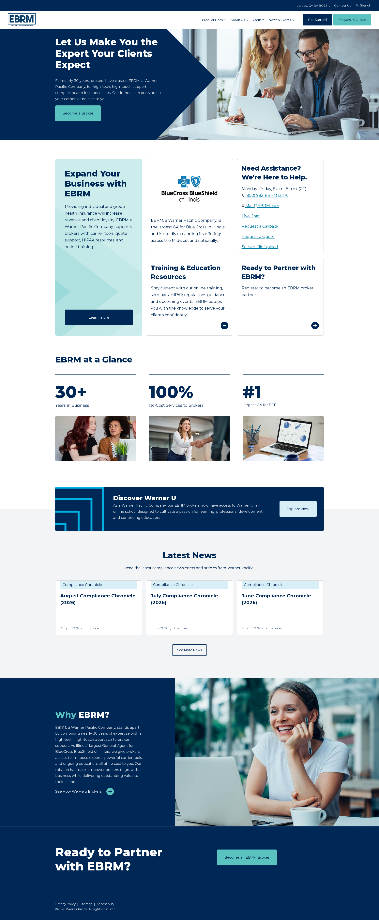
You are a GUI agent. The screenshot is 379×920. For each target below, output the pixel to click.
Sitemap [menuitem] (86, 904)
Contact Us (342, 6)
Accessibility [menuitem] (105, 904)
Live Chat (251, 216)
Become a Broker (78, 113)
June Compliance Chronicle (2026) (276, 599)
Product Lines (212, 20)
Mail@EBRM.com (262, 205)
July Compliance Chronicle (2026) (184, 599)
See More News (189, 650)
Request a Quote (258, 236)
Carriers (258, 20)
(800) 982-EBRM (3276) (267, 195)
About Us (238, 20)
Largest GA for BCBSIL (313, 6)
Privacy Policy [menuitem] (65, 904)
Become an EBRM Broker (246, 857)
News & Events (280, 20)
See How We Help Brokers (78, 791)
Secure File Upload (260, 246)
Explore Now (298, 509)
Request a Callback (260, 226)
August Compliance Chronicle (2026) (98, 599)
